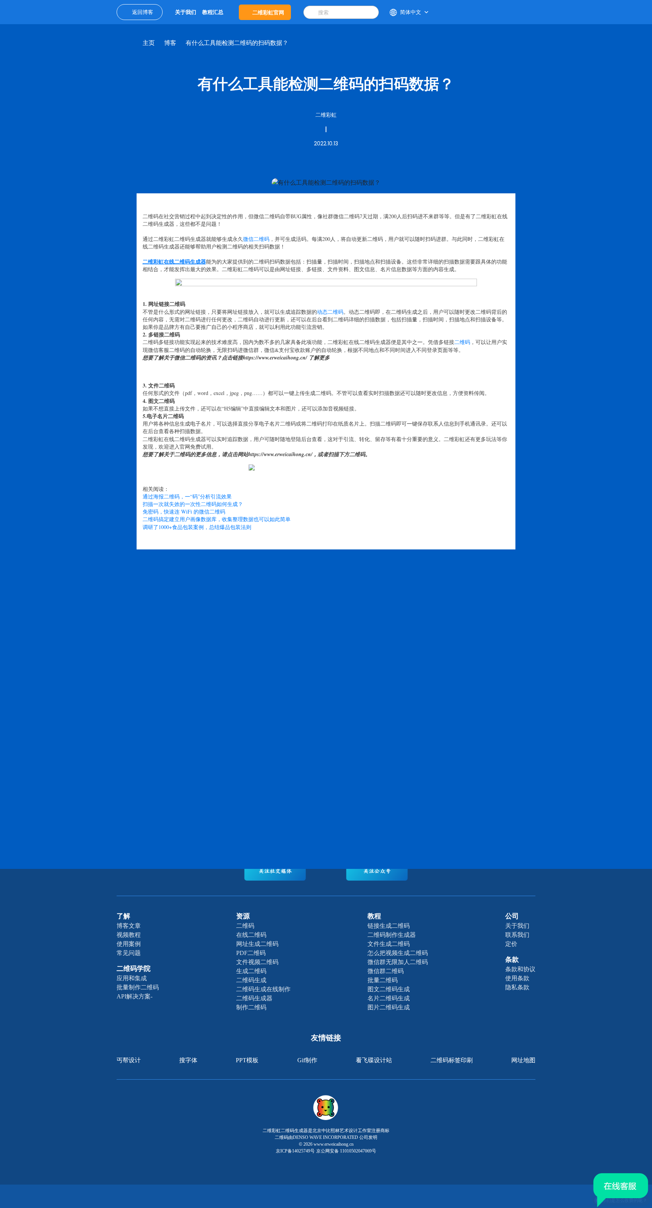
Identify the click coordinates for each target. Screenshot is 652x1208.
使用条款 (517, 978)
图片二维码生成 (389, 1007)
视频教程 (129, 935)
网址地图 (523, 1060)
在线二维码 (251, 935)
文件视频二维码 (257, 962)
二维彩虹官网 (268, 12)
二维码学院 (134, 968)
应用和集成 (132, 978)
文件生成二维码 (389, 944)
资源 (243, 916)
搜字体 (188, 1060)
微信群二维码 (386, 971)
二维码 (245, 926)
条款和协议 (520, 969)
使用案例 (129, 944)
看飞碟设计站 (374, 1060)
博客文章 (129, 926)
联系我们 (517, 935)
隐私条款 (517, 987)
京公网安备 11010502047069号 (346, 1151)
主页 (149, 43)
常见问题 (129, 953)
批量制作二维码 (138, 987)
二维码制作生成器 (392, 935)
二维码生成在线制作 (263, 989)
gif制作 (307, 1060)
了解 (123, 916)
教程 (374, 916)
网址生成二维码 (257, 944)
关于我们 (517, 926)
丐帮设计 (129, 1060)
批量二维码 (383, 980)
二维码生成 (251, 980)
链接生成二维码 (389, 926)
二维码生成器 (254, 998)
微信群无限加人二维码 (398, 962)
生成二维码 (251, 971)
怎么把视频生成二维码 (398, 953)
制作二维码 (251, 1007)
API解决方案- (134, 996)
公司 (512, 916)
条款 (512, 959)
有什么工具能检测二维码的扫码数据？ (237, 43)
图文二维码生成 (389, 989)
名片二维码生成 (389, 998)
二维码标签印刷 (452, 1060)
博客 (170, 43)
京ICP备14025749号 (295, 1151)
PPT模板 (247, 1060)
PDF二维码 (251, 953)
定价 (511, 944)
